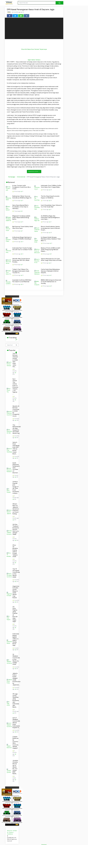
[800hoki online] (7, 322)
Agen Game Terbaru (34, 60)
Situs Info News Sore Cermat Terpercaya (34, 49)
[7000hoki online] (7, 315)
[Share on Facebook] (9, 15)
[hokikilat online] (17, 301)
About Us (9, 830)
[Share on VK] (26, 15)
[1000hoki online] (7, 308)
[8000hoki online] (7, 301)
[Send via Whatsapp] (21, 15)
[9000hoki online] (17, 315)
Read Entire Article (33, 171)
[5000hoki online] (17, 308)
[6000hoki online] (17, 329)
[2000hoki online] (17, 322)
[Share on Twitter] (15, 15)
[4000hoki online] (7, 329)
